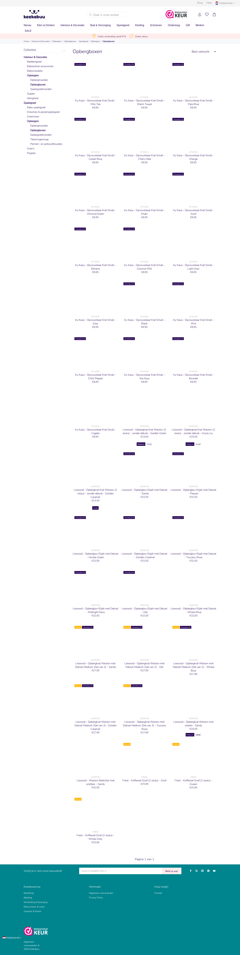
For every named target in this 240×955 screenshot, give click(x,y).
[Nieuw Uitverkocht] (95, 640)
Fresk (144, 777)
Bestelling (29, 893)
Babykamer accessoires (40, 66)
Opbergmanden (39, 80)
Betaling (28, 897)
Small (149, 444)
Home (26, 41)
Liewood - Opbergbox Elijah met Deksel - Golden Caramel (144, 555)
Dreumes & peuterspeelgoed (43, 112)
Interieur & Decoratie (40, 41)
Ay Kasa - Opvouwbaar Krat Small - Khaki (144, 212)
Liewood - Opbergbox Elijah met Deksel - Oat (144, 610)
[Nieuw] (144, 758)
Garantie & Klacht (32, 911)
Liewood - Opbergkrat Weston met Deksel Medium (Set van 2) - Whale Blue (193, 667)
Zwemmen (33, 116)
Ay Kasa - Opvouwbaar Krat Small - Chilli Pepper (95, 376)
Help (209, 3)
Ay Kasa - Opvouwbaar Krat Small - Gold (193, 212)
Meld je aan (171, 871)
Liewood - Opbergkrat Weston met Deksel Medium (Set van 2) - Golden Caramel (95, 725)
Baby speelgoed (36, 107)
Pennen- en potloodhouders (46, 144)
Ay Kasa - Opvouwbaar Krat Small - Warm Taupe (144, 102)
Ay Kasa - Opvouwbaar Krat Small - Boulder (193, 376)
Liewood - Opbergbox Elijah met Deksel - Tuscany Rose (193, 555)
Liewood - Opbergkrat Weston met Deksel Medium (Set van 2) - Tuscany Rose (144, 725)
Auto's (30, 148)
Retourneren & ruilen (34, 906)
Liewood (144, 426)
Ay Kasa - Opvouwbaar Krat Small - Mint (193, 321)
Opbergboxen (70, 41)
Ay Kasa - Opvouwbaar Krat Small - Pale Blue (193, 102)
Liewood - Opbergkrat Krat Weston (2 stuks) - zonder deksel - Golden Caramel (95, 493)
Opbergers (56, 41)
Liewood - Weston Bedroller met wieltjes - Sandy (95, 782)
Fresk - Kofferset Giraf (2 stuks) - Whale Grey (95, 837)
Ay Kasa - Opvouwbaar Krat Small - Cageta (95, 431)
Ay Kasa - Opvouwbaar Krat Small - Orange (193, 157)
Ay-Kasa (95, 97)
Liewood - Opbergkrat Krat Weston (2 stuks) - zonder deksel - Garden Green (144, 431)
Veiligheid (32, 98)
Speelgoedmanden (41, 89)
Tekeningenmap (39, 139)
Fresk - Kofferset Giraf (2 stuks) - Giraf (144, 780)
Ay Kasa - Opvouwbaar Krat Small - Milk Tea (95, 102)
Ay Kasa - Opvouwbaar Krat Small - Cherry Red (144, 157)
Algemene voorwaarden (101, 893)
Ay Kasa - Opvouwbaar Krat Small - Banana (95, 267)
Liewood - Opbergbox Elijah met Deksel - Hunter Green (95, 555)
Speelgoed (83, 41)
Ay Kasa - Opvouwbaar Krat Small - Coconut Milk (144, 267)
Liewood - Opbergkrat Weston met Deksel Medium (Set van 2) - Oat (144, 665)
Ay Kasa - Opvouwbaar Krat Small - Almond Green (95, 212)
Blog (200, 3)
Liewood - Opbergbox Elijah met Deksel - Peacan (193, 491)
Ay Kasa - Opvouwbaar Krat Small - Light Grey (193, 267)
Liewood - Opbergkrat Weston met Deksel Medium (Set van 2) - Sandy (95, 665)
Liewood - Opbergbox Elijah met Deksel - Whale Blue (193, 610)
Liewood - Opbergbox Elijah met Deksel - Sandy (144, 491)
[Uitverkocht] (95, 78)
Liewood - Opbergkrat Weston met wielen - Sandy (193, 723)
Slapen (31, 94)
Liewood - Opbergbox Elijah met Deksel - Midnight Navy (95, 610)
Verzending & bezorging (36, 902)
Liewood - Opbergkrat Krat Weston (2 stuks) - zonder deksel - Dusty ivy (193, 431)
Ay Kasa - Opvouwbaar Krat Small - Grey (95, 321)
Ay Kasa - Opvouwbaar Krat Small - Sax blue (144, 376)
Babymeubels (35, 71)
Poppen (31, 153)
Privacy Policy (96, 897)
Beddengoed (34, 62)
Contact (158, 893)
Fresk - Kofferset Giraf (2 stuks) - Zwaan (193, 782)
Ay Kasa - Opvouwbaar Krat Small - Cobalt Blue (95, 157)
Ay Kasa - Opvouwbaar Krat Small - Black (144, 321)
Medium (140, 444)
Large (198, 734)
